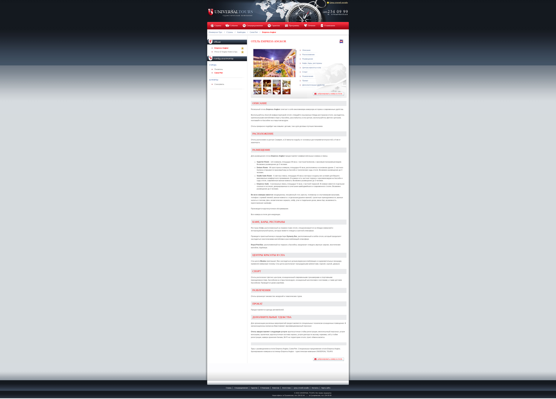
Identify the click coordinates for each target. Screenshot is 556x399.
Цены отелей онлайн (339, 2)
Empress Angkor (221, 48)
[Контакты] (336, 10)
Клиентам (275, 388)
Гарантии (254, 388)
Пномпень (218, 69)
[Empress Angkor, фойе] (267, 83)
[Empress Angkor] (257, 83)
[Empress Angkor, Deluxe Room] (286, 83)
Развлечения (307, 76)
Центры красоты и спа (311, 68)
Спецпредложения (241, 388)
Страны (229, 32)
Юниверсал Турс (215, 32)
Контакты (315, 388)
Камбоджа (241, 32)
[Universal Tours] (230, 12)
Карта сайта (325, 388)
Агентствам (286, 388)
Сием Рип (254, 32)
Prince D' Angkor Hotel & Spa (225, 52)
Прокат (305, 81)
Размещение (307, 59)
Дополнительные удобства (313, 85)
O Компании (264, 388)
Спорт (305, 72)
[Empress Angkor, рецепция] (277, 83)
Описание (306, 50)
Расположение (308, 55)
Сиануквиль (219, 84)
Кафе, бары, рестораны (312, 63)
